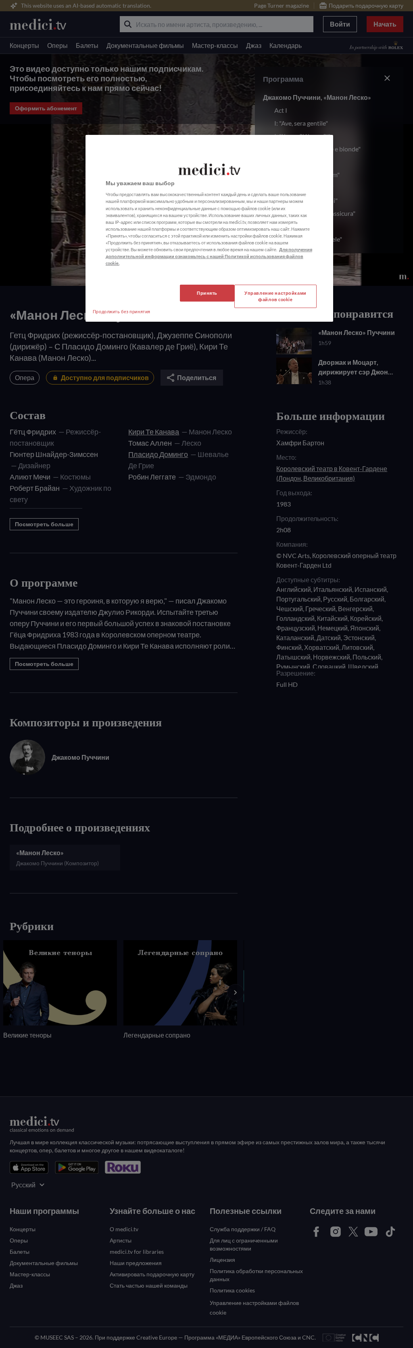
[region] (209, 228)
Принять (207, 293)
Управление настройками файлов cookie (275, 296)
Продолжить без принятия (121, 311)
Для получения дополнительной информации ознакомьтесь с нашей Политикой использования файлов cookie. (209, 256)
